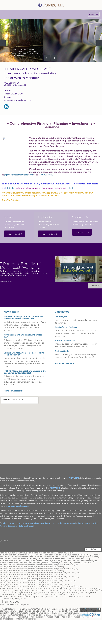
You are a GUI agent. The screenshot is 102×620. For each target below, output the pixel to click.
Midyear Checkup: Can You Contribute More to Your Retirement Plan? (23, 318)
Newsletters (11, 311)
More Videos (6, 281)
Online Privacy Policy (10, 523)
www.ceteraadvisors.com (17, 506)
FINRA (71, 478)
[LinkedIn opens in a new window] (6, 106)
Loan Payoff (61, 317)
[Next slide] (99, 43)
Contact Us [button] (81, 232)
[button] (94, 14)
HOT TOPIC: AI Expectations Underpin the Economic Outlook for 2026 (25, 372)
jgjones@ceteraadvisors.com (18, 100)
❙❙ (53, 58)
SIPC (77, 478)
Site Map (4, 541)
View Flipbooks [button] (49, 234)
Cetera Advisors (26, 526)
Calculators (62, 311)
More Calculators (64, 363)
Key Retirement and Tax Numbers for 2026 (23, 336)
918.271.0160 (47, 175)
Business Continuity (66, 523)
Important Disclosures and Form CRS (38, 523)
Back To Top (91, 549)
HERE (10, 188)
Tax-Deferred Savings (66, 327)
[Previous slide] (3, 43)
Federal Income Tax (65, 340)
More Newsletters (14, 391)
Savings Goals (62, 351)
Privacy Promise (83, 523)
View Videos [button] (13, 234)
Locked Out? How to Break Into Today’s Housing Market (24, 354)
